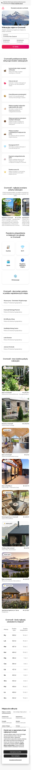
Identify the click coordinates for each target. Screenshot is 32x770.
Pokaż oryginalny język (17, 3)
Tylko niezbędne (15, 756)
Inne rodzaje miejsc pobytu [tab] (20, 712)
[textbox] (8, 42)
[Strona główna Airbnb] (3, 8)
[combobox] (15, 36)
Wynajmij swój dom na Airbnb (19, 8)
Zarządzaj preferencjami (15, 760)
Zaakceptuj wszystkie (15, 752)
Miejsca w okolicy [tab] (6, 712)
